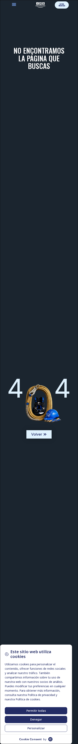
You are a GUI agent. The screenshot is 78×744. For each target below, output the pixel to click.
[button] (14, 4)
